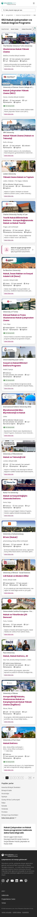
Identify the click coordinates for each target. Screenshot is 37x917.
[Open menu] (33, 3)
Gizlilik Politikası (17, 912)
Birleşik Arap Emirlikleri (10, 815)
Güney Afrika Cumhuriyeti (11, 800)
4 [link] (18, 778)
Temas (4, 903)
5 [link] (22, 778)
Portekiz (4, 812)
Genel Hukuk (14, 29)
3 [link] (14, 778)
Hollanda (5, 809)
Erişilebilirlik (25, 912)
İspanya (4, 797)
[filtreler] (33, 29)
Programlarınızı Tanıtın (8, 899)
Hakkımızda (5, 895)
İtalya (3, 803)
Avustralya (5, 793)
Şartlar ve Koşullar (6, 912)
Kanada (4, 806)
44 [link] (30, 778)
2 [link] (10, 778)
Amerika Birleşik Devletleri (11, 787)
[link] (33, 778)
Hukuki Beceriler (26, 29)
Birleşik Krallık (7, 790)
